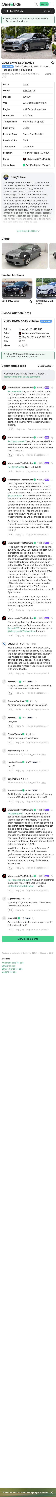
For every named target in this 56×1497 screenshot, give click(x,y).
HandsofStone (15, 762)
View (43, 754)
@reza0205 (13, 628)
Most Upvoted (44, 366)
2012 (51, 953)
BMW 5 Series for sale (12, 969)
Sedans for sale (9, 972)
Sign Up (44, 4)
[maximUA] (4, 918)
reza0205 (27, 329)
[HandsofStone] (4, 762)
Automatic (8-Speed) (20, 953)
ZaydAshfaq (14, 750)
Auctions (5, 953)
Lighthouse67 (14, 898)
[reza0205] (20, 329)
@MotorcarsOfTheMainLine (22, 631)
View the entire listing (27, 231)
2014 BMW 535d (10, 301)
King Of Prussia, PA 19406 (36, 152)
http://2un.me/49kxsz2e (21, 886)
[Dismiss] (51, 1492)
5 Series (27, 90)
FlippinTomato (15, 734)
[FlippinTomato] (4, 734)
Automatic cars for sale (13, 962)
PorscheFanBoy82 (17, 701)
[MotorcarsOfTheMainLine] (24, 159)
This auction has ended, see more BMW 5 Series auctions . (27, 20)
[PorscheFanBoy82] (4, 701)
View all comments (28, 938)
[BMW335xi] (4, 644)
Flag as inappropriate (38, 429)
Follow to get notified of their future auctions (25, 355)
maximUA (12, 918)
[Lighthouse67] (4, 899)
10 (12, 429)
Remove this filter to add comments (22, 376)
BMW (25, 84)
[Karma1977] (4, 681)
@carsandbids (15, 495)
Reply (19, 429)
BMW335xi (13, 644)
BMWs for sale (8, 966)
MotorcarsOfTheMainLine (35, 333)
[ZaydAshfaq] (4, 750)
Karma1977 (13, 681)
